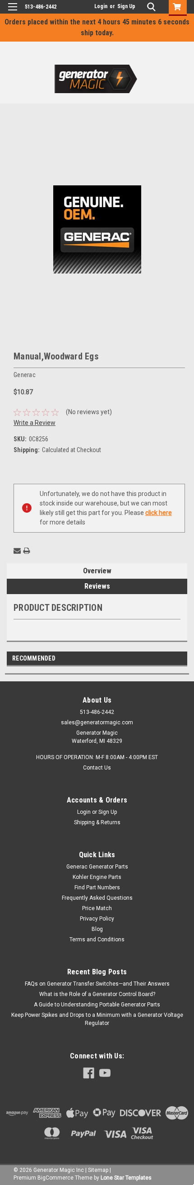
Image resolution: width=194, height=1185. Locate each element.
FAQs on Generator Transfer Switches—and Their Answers (97, 984)
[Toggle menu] (12, 12)
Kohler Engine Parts (97, 877)
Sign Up (126, 6)
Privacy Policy (97, 919)
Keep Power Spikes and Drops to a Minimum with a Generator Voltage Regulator (97, 1019)
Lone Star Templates (126, 1178)
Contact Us (97, 768)
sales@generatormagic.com (97, 722)
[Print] (26, 550)
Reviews (97, 586)
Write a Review (34, 422)
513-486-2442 (40, 7)
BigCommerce (55, 1178)
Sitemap (98, 1170)
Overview (97, 571)
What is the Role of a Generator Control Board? (97, 994)
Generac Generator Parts (97, 867)
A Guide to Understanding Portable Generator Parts (97, 1004)
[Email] (17, 550)
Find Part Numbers (97, 887)
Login (100, 6)
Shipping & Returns (97, 822)
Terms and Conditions (97, 939)
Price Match (97, 908)
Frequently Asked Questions (97, 898)
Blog (97, 929)
